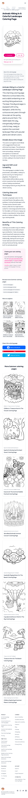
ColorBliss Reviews (19, 719)
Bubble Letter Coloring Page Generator (6, 754)
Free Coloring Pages (7, 8)
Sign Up (17, 768)
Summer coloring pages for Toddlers (10, 292)
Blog (16, 727)
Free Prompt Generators (4, 742)
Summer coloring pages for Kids (9, 287)
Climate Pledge (18, 739)
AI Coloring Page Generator (5, 717)
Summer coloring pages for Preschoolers (11, 289)
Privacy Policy (18, 744)
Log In (16, 771)
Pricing (3, 735)
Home (3, 8)
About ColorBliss (19, 717)
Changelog (17, 732)
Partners (17, 734)
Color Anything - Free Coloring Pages (20, 780)
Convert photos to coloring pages (5, 721)
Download (9, 55)
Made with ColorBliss (20, 722)
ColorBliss (6, 265)
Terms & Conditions (20, 742)
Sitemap (17, 729)
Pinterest (3, 771)
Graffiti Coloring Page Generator (6, 750)
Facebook (3, 768)
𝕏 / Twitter (4, 776)
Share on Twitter (15, 355)
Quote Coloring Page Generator (6, 762)
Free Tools (4, 738)
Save (15, 351)
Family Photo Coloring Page (6, 725)
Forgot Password (19, 773)
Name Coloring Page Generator (6, 758)
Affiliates (17, 737)
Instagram (3, 773)
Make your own (7, 62)
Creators (17, 724)
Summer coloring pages (14, 8)
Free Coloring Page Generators (5, 746)
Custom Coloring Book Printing (6, 729)
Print (19, 55)
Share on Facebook (15, 347)
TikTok (2, 778)
